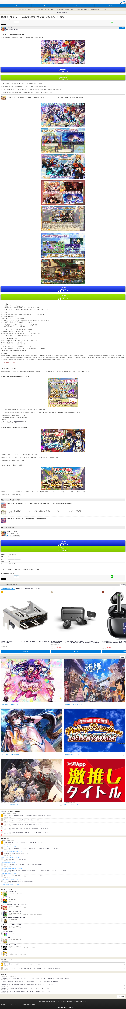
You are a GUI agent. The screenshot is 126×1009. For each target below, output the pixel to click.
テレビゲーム (38, 588)
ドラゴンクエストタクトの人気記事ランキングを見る (11, 879)
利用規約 (48, 1001)
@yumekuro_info (18, 421)
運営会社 (53, 1001)
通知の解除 (69, 1001)
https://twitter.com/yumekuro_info (14, 559)
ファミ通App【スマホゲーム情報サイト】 (25, 9)
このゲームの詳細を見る (13, 535)
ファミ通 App (5, 2)
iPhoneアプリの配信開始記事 (57, 9)
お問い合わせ (42, 1001)
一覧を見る (122, 584)
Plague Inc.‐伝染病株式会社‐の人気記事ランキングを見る (11, 868)
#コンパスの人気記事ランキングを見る (8, 846)
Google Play (63, 77)
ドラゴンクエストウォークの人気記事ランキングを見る (11, 851)
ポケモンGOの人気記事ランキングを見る (9, 873)
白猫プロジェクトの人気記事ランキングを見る (10, 857)
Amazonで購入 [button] (25, 651)
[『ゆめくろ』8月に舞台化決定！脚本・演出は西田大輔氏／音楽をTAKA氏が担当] (23, 522)
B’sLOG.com (83, 1001)
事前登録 (59, 12)
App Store (63, 69)
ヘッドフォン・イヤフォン (8, 588)
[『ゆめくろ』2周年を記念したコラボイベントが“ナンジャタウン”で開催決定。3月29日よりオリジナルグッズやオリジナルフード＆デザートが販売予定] (41, 515)
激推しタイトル (65, 12)
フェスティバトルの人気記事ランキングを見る (10, 884)
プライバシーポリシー (61, 1001)
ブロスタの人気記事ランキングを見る (8, 862)
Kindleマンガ (19, 588)
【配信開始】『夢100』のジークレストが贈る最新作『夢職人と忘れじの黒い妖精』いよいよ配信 (85, 9)
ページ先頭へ (122, 996)
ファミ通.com (76, 1001)
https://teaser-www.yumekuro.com (14, 556)
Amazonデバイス (29, 588)
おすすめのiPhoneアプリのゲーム (42, 9)
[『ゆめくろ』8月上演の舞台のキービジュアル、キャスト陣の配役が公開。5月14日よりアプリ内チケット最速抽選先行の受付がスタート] (37, 507)
